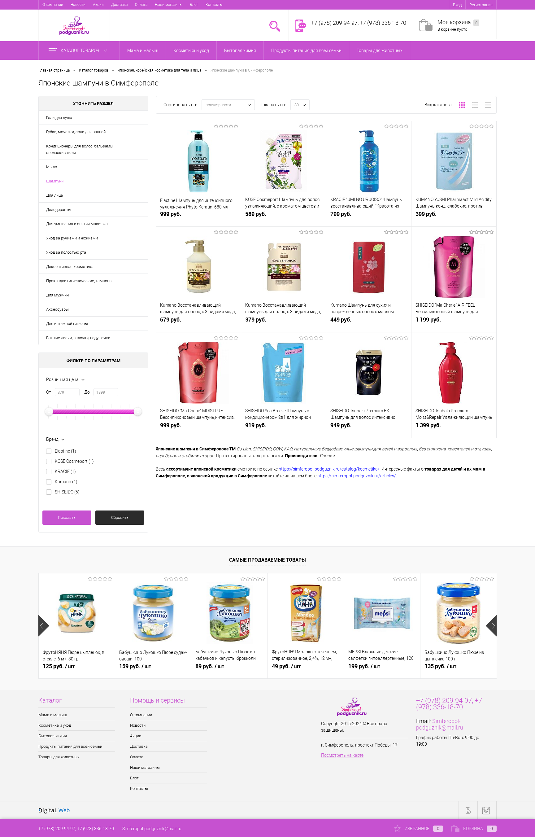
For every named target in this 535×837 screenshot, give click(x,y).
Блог (194, 4)
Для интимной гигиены (67, 323)
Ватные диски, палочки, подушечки (78, 337)
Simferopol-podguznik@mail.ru (439, 724)
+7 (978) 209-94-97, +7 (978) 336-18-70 (76, 828)
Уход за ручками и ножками (72, 238)
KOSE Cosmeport (74, 461)
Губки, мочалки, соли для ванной (76, 131)
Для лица (54, 195)
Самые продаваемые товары (267, 559)
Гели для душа (59, 117)
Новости (78, 4)
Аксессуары (57, 309)
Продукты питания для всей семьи (70, 746)
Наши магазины (168, 4)
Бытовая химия (52, 736)
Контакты (214, 4)
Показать (67, 517)
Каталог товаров (80, 50)
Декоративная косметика (70, 266)
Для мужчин (57, 295)
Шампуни (54, 181)
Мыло (51, 166)
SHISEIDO (67, 491)
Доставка (119, 4)
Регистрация (481, 4)
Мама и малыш (52, 714)
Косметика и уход (54, 725)
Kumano (66, 481)
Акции (98, 4)
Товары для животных (58, 757)
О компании (52, 4)
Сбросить (119, 517)
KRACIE (65, 471)
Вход (457, 4)
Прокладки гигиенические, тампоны (79, 280)
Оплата (141, 4)
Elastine (65, 451)
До (87, 392)
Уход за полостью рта (66, 252)
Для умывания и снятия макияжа (77, 223)
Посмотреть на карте (342, 755)
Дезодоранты (58, 209)
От (48, 392)
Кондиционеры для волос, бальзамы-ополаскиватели (80, 149)
